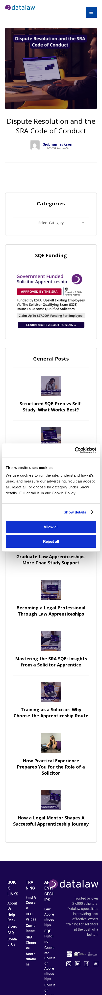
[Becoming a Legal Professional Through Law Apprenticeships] (51, 590)
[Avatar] (35, 145)
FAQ (10, 933)
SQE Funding (48, 936)
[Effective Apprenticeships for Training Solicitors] (51, 437)
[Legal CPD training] (20, 7)
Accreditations (31, 959)
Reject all (51, 541)
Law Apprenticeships (49, 917)
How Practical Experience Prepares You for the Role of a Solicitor (51, 767)
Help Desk (11, 917)
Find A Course (31, 902)
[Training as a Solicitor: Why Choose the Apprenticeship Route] (51, 692)
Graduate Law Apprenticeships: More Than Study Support (51, 560)
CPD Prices (31, 916)
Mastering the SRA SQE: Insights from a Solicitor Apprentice (51, 662)
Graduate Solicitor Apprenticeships (49, 963)
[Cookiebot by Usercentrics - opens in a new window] (74, 450)
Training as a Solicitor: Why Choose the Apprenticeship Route (51, 713)
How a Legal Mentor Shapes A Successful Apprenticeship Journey (51, 821)
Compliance (31, 928)
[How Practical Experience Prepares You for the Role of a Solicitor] (51, 743)
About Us (12, 905)
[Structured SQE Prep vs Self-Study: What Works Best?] (51, 386)
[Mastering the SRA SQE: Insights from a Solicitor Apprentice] (51, 641)
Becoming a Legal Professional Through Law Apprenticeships (50, 611)
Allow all (51, 527)
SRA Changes (31, 942)
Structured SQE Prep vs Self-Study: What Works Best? (51, 407)
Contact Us (12, 941)
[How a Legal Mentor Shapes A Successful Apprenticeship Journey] (51, 800)
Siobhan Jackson (57, 144)
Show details (75, 512)
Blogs (12, 926)
